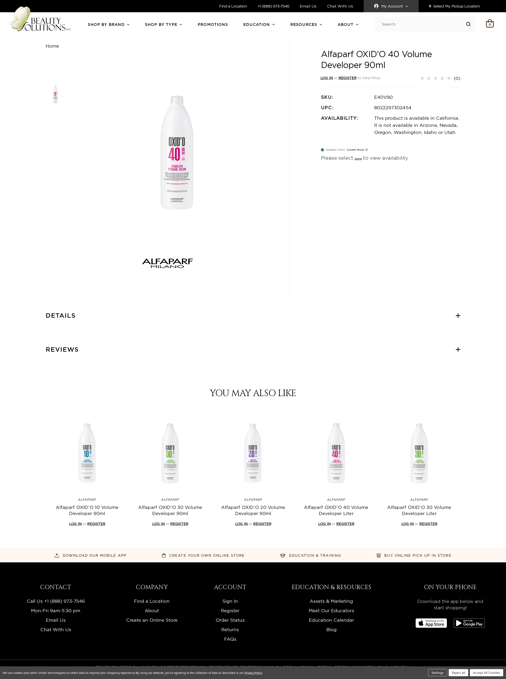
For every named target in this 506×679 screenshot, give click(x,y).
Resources (304, 24)
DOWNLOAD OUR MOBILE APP (94, 555)
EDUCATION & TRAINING (315, 555)
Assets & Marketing (331, 601)
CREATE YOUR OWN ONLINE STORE (207, 555)
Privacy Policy (253, 673)
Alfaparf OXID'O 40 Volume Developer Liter (336, 510)
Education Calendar (331, 620)
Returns (230, 629)
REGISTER (347, 78)
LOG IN (326, 78)
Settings (437, 673)
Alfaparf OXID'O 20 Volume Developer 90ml (253, 510)
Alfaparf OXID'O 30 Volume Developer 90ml (170, 510)
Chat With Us (340, 6)
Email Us (308, 6)
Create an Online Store (151, 620)
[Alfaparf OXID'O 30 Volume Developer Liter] (419, 453)
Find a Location (233, 6)
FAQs (230, 639)
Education (257, 24)
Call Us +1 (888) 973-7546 (56, 601)
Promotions (213, 24)
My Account (392, 6)
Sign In (230, 601)
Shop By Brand (107, 24)
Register (230, 610)
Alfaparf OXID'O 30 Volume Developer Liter (419, 510)
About (346, 24)
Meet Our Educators (331, 610)
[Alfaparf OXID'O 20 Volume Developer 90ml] (253, 453)
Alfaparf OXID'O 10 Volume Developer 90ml (87, 510)
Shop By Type (162, 24)
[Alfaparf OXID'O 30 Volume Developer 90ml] (170, 453)
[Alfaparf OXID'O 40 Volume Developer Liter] (336, 453)
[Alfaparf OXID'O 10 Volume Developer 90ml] (87, 453)
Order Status (230, 620)
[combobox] (424, 24)
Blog (331, 629)
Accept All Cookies (486, 673)
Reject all (458, 673)
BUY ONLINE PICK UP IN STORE (418, 555)
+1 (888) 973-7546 (273, 6)
